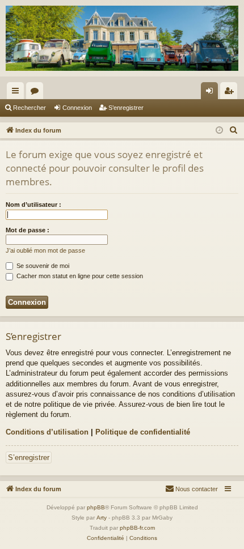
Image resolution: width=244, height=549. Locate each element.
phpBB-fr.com (137, 528)
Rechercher (29, 107)
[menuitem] (234, 130)
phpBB (96, 507)
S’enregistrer (126, 107)
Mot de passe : (27, 230)
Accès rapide (17, 93)
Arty (101, 517)
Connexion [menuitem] (211, 93)
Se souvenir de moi (42, 265)
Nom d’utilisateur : (33, 204)
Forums (37, 93)
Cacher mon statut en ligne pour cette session (79, 276)
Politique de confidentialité (142, 432)
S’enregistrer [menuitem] (231, 93)
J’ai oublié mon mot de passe (45, 250)
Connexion (77, 107)
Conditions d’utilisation (47, 432)
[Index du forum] (122, 38)
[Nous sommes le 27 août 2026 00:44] (219, 130)
